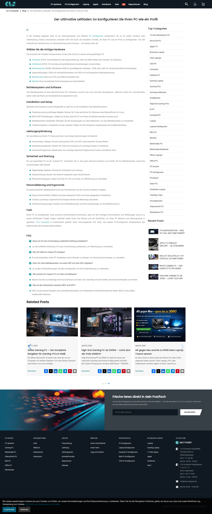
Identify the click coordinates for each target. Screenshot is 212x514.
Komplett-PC (155, 115)
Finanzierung (67, 443)
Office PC (154, 161)
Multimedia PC (156, 144)
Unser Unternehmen (98, 443)
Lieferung (65, 448)
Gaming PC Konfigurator (128, 452)
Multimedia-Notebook (159, 149)
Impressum (37, 456)
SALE (149, 465)
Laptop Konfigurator (158, 126)
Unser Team (94, 448)
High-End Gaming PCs (159, 104)
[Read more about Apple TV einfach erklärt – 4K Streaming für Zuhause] (106, 325)
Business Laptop (157, 52)
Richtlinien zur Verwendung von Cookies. (42, 504)
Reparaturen (66, 461)
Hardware (151, 461)
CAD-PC (153, 64)
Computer (154, 69)
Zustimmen (9, 509)
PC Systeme (9, 443)
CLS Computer (12, 11)
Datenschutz (38, 452)
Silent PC (154, 183)
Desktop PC (155, 75)
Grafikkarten (155, 98)
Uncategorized (156, 201)
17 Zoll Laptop (152, 452)
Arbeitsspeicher (38, 68)
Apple (149, 456)
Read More (32, 371)
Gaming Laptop (156, 81)
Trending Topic (156, 195)
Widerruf (36, 448)
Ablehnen (24, 509)
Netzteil (35, 81)
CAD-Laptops (155, 58)
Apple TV (154, 46)
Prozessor (36, 60)
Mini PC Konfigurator (127, 456)
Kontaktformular (68, 456)
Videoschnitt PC (157, 206)
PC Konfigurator (96, 36)
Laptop (153, 121)
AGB (35, 443)
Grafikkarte (36, 64)
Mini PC (153, 132)
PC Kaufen (154, 166)
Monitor (153, 138)
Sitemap (65, 465)
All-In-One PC (155, 41)
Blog (24, 11)
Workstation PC (156, 212)
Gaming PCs (155, 86)
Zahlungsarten (67, 452)
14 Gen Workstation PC (160, 35)
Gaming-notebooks (158, 92)
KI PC (152, 109)
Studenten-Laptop (157, 189)
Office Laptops (156, 155)
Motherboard (37, 77)
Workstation (9, 470)
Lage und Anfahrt (97, 452)
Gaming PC (9, 448)
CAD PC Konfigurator (127, 461)
